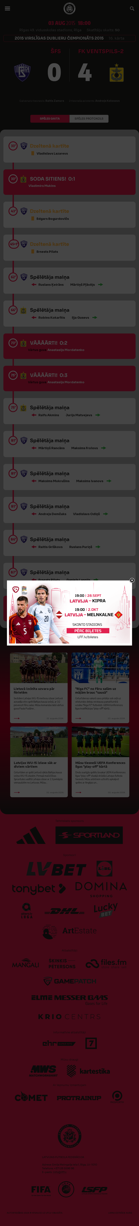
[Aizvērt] (132, 580)
